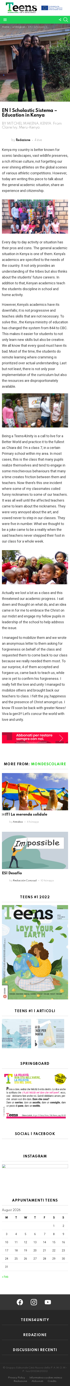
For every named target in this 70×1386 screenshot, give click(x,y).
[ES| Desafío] (35, 850)
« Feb (5, 1276)
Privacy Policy (16, 1377)
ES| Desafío (12, 873)
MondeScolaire (48, 764)
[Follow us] (59, 20)
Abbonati (37, 1381)
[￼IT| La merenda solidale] (35, 791)
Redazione (20, 1381)
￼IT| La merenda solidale (24, 814)
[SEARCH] (65, 20)
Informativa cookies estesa (45, 1377)
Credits (52, 1381)
